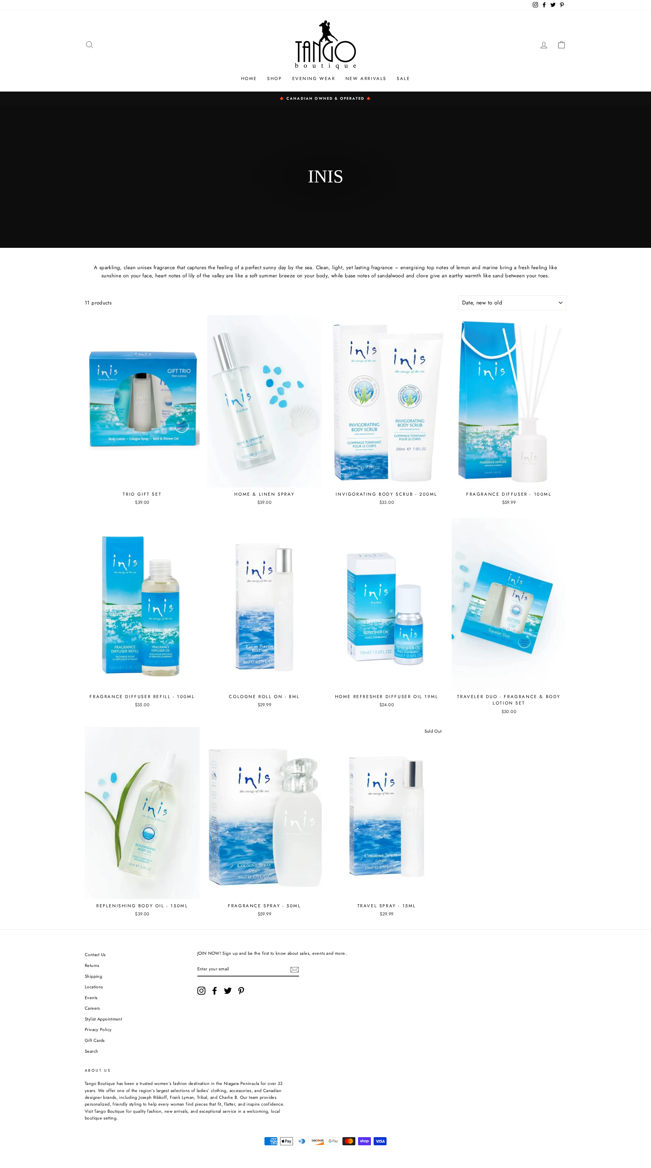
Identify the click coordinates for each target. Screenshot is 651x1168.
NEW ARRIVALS (366, 78)
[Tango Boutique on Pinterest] (241, 991)
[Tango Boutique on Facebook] (215, 991)
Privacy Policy (98, 1029)
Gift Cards (95, 1040)
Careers (92, 1008)
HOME (249, 78)
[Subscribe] (294, 969)
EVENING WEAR (313, 78)
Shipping (93, 976)
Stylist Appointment (103, 1019)
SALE (403, 78)
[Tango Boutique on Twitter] (228, 991)
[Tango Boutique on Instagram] (201, 991)
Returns (92, 965)
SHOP (274, 78)
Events (91, 997)
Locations (94, 987)
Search (91, 1051)
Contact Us (95, 954)
